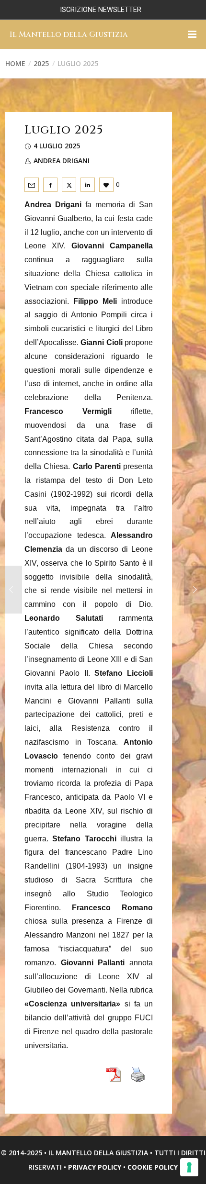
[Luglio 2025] (31, 185)
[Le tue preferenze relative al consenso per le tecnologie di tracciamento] (189, 1167)
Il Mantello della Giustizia (69, 34)
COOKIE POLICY (152, 1167)
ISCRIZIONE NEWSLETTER (100, 10)
